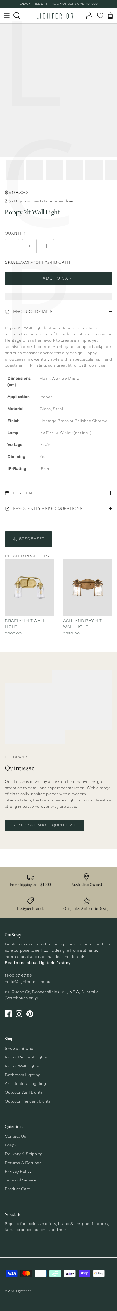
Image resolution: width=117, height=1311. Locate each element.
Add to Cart (58, 278)
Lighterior (23, 1290)
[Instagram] (19, 1013)
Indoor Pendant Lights (26, 1057)
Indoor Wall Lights (22, 1066)
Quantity (15, 233)
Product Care (17, 1189)
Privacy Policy (18, 1172)
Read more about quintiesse (44, 825)
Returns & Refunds (23, 1163)
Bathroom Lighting (22, 1075)
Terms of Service (21, 1180)
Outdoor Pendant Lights (28, 1101)
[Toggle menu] (6, 15)
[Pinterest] (29, 1013)
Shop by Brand (19, 1049)
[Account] (87, 15)
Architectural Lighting (25, 1084)
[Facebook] (8, 1013)
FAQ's (10, 1145)
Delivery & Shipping (24, 1154)
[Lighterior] (54, 15)
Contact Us (15, 1137)
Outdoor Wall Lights (24, 1092)
